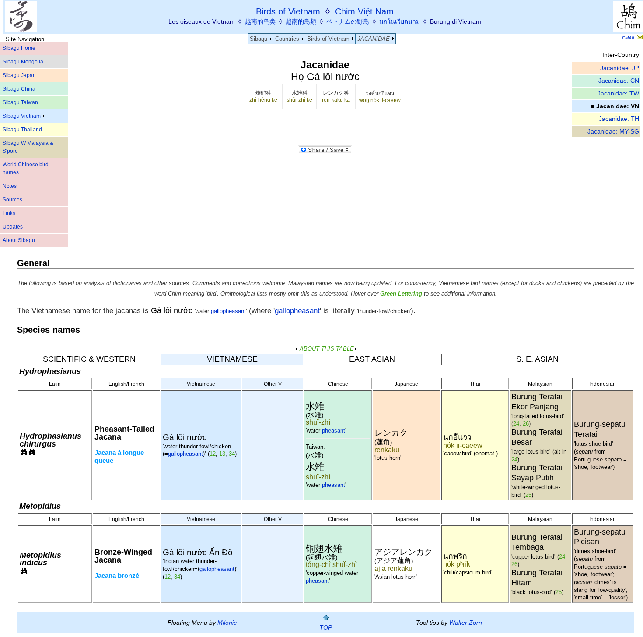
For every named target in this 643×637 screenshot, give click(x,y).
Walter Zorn (465, 622)
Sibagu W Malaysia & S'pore (28, 147)
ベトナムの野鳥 (347, 21)
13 (222, 453)
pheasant (333, 430)
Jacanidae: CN (618, 80)
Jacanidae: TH (619, 119)
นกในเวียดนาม (399, 21)
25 (528, 495)
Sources (12, 200)
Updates (13, 227)
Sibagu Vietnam (22, 116)
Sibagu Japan (19, 75)
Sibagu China (19, 89)
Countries (287, 38)
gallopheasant (228, 311)
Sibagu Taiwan (20, 102)
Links (9, 213)
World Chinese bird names (26, 169)
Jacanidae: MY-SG (613, 131)
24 (516, 423)
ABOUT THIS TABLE (326, 348)
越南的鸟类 (260, 21)
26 (526, 423)
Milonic (227, 622)
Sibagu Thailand (22, 130)
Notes (10, 186)
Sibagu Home (19, 48)
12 (213, 453)
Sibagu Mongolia (23, 62)
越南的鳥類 (301, 21)
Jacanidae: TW (618, 93)
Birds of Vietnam (328, 38)
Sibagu (258, 38)
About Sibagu (19, 240)
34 (232, 453)
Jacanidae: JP (619, 68)
